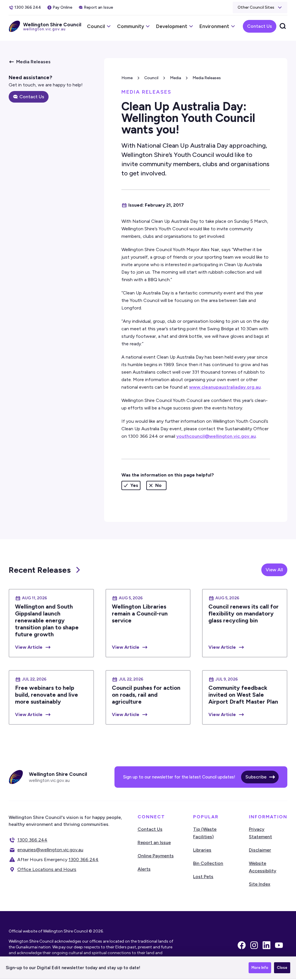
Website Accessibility (262, 867)
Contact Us (259, 26)
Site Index (259, 884)
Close (282, 967)
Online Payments (156, 856)
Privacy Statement (260, 832)
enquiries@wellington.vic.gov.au (50, 849)
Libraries (202, 850)
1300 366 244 (32, 840)
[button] (260, 7)
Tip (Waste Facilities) (205, 832)
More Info (259, 967)
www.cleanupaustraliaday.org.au (225, 387)
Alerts (144, 869)
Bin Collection (208, 863)
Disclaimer (260, 850)
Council (151, 77)
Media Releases (207, 77)
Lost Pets (203, 876)
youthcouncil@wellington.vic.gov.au (216, 436)
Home (127, 77)
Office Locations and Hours (46, 869)
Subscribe (256, 777)
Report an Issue (154, 842)
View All (274, 569)
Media (175, 77)
